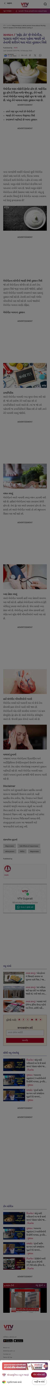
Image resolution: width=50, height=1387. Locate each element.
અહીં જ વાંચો (39, 1382)
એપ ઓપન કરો (39, 1374)
